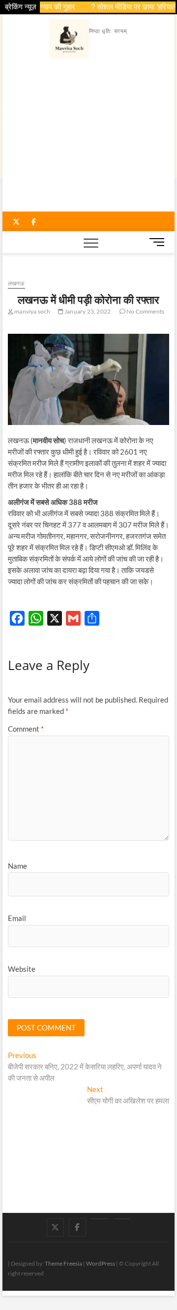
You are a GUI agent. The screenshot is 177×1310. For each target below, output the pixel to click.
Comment (26, 728)
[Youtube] (99, 1218)
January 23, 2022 (87, 311)
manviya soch (32, 311)
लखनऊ (16, 283)
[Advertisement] (89, 138)
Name (17, 865)
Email (17, 918)
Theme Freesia (63, 1263)
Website (21, 968)
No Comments (144, 311)
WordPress (100, 1263)
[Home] (121, 1218)
